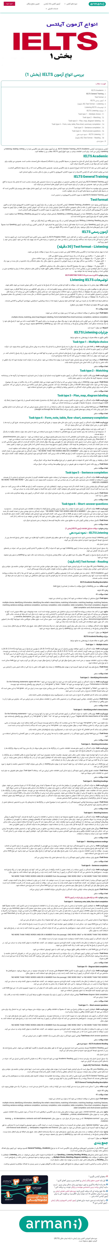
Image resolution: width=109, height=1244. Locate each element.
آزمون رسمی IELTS (97, 100)
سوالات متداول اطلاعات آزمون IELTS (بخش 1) (81, 528)
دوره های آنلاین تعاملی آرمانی (66, 1191)
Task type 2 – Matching (92, 117)
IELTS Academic (97, 90)
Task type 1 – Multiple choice (89, 114)
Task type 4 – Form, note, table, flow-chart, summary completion (76, 124)
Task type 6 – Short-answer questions (86, 131)
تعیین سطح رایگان (33, 4)
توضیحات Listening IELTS (94, 107)
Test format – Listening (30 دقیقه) (91, 104)
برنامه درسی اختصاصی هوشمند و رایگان (85, 1187)
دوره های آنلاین (72, 4)
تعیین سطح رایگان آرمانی (90, 1180)
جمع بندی (100, 141)
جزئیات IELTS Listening (95, 111)
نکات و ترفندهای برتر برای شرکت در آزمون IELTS (81, 897)
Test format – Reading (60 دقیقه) (88, 138)
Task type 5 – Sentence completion (87, 127)
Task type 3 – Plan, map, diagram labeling (84, 121)
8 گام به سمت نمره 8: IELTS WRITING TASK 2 (81, 275)
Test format (99, 97)
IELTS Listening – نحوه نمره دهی (89, 134)
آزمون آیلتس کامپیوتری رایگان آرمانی (64, 1200)
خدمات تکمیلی (53, 9)
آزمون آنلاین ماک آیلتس (52, 4)
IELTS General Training (95, 94)
